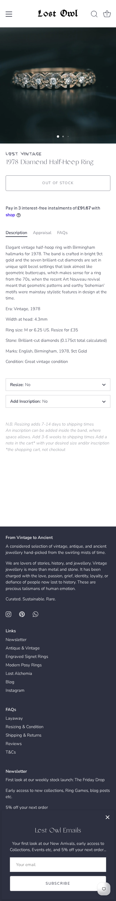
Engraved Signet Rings (27, 656)
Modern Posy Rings (24, 665)
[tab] (19, 233)
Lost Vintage (24, 153)
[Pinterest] (22, 614)
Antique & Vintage (23, 648)
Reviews (14, 743)
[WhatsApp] (35, 614)
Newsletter (16, 639)
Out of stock (58, 183)
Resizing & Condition (24, 727)
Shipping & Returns (23, 735)
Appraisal (42, 232)
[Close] (107, 817)
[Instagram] (8, 614)
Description (16, 232)
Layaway (14, 718)
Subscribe (58, 883)
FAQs (62, 232)
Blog (10, 682)
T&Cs (11, 752)
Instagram (15, 690)
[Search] (94, 15)
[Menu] (9, 14)
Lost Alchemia (19, 673)
